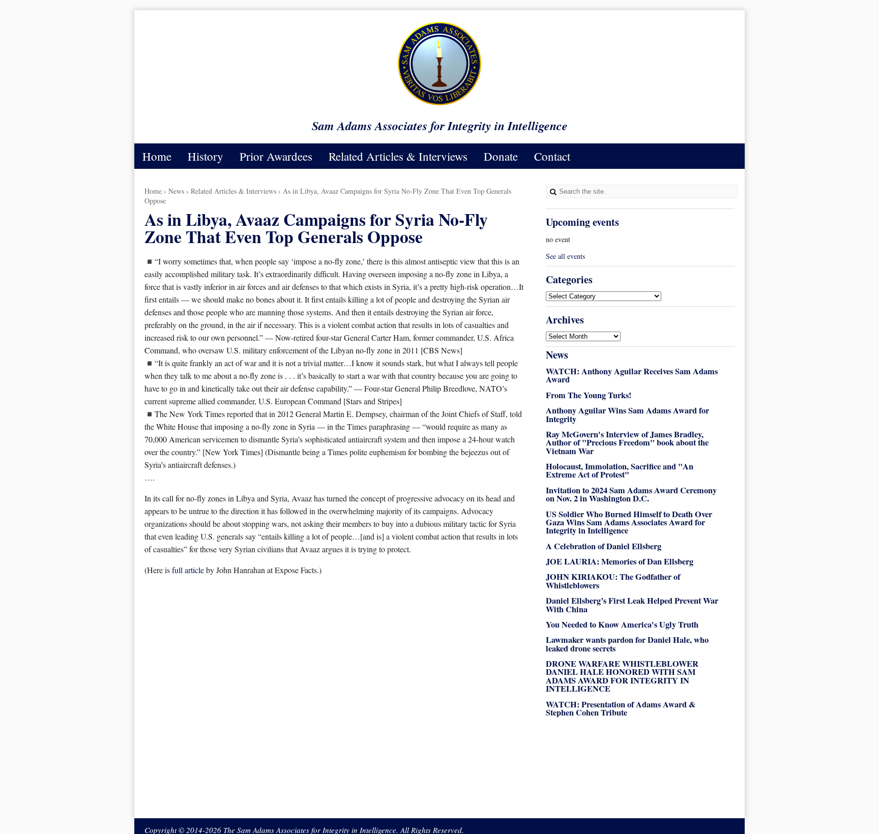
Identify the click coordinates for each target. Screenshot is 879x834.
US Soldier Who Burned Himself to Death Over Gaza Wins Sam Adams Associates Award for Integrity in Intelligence (629, 522)
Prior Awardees (276, 156)
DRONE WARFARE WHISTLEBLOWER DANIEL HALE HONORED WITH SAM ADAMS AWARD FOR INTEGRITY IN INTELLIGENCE (622, 676)
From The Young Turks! (588, 395)
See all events (565, 256)
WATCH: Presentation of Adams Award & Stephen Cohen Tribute (621, 708)
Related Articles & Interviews (398, 156)
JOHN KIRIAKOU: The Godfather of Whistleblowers (613, 581)
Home (156, 156)
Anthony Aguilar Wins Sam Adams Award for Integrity (627, 414)
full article (189, 569)
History (205, 156)
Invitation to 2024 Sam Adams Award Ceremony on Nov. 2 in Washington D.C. (631, 494)
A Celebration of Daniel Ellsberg (603, 546)
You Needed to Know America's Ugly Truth (622, 624)
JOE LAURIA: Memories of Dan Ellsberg (619, 561)
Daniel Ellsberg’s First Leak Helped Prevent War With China (632, 604)
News (176, 191)
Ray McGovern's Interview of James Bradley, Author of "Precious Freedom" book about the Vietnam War (627, 442)
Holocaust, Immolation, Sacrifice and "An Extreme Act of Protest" (619, 470)
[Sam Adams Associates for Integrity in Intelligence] (439, 104)
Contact (552, 156)
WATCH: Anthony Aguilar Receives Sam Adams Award (632, 375)
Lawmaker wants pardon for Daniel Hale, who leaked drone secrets (627, 644)
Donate (501, 156)
